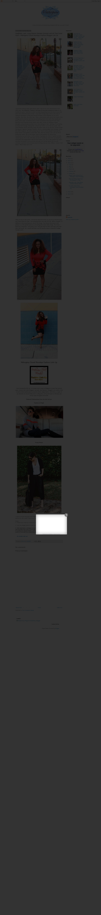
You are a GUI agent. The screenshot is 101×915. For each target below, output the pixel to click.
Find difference (50, 533)
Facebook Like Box (56, 533)
